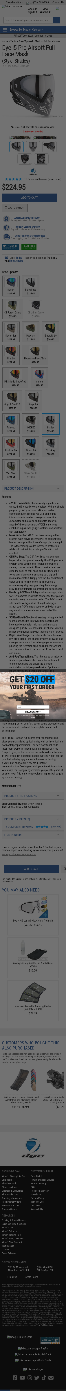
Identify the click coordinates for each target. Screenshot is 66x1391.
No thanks (33, 717)
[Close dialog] (2, 674)
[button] (33, 713)
